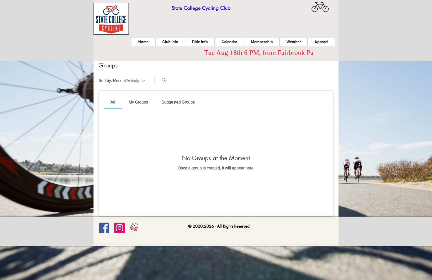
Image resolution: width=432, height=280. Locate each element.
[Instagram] (119, 228)
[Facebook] (104, 228)
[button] (170, 42)
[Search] (164, 80)
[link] (112, 102)
